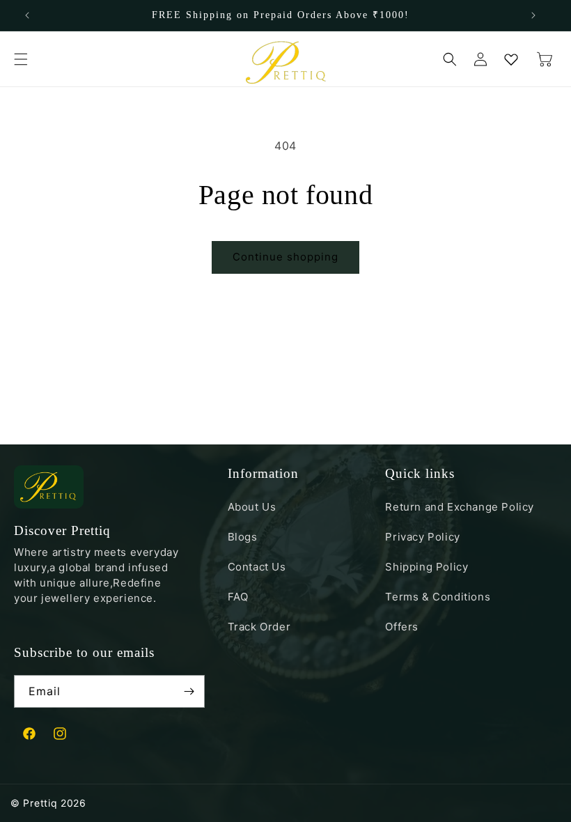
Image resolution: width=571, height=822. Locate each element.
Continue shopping (285, 256)
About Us (252, 507)
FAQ (238, 596)
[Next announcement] (533, 15)
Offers (402, 626)
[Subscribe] (188, 691)
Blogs (243, 536)
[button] (21, 59)
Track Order (259, 626)
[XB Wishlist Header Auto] (511, 59)
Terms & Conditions (437, 596)
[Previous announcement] (27, 15)
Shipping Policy (426, 566)
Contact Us (257, 566)
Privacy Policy (422, 536)
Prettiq (40, 803)
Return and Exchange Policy (459, 507)
